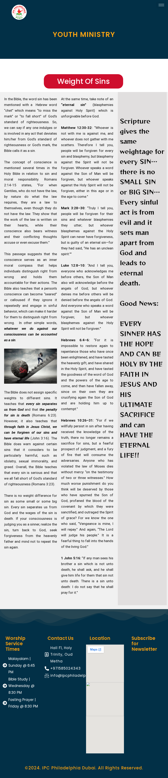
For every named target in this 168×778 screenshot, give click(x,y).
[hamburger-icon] (161, 5)
